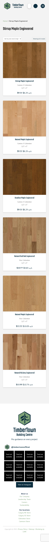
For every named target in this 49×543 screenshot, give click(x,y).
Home (5, 21)
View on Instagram (24, 485)
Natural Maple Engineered (24, 139)
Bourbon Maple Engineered (24, 198)
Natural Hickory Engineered (24, 373)
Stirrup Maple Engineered (24, 81)
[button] (29, 5)
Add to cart (25, 74)
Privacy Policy (22, 529)
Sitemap (31, 529)
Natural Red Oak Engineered (24, 256)
